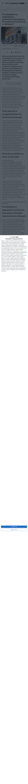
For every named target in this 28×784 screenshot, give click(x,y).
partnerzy (24, 250)
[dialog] (14, 509)
